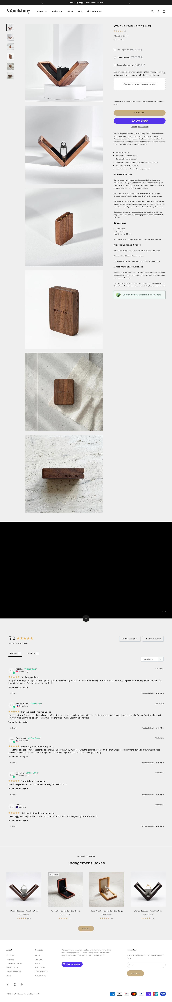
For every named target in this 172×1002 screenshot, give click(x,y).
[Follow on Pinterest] (21, 984)
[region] (86, 570)
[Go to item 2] (10, 37)
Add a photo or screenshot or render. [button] (139, 84)
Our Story (10, 955)
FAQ (80, 11)
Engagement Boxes (14, 963)
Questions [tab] (30, 653)
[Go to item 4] (10, 56)
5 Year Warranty (41, 971)
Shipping (38, 959)
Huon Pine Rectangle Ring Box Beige (107, 911)
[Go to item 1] (10, 27)
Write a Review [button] (154, 639)
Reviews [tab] (13, 653)
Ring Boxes (41, 11)
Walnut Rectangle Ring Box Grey (24, 911)
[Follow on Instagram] (14, 984)
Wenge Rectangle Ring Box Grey (148, 911)
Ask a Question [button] (131, 639)
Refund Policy (40, 967)
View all (86, 928)
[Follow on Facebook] (7, 984)
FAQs (37, 955)
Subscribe (135, 973)
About (70, 11)
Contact (38, 963)
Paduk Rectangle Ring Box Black (65, 911)
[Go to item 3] (10, 47)
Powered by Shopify (32, 994)
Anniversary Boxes (13, 971)
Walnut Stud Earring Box (18, 687)
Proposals (10, 959)
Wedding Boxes (12, 967)
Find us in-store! (94, 11)
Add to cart (139, 113)
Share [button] (14, 693)
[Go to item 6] (10, 76)
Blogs (8, 975)
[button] (157, 693)
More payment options (139, 127)
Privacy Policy (40, 975)
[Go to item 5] (10, 66)
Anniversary (57, 11)
